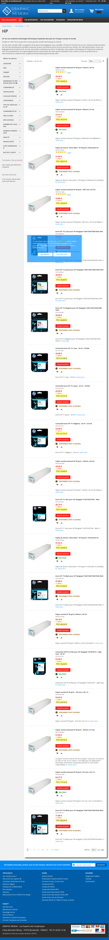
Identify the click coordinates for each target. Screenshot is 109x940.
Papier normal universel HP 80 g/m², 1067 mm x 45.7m (75, 190)
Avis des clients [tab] (9, 152)
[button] (57, 94)
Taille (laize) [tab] (8, 116)
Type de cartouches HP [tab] (10, 106)
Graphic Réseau (7, 26)
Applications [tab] (8, 120)
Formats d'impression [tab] (10, 132)
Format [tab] (6, 72)
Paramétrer (62, 254)
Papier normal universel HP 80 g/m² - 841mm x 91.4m (75, 730)
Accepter (45, 254)
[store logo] (16, 11)
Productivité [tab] (8, 142)
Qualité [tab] (6, 137)
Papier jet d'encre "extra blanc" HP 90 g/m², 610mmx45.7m (77, 148)
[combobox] (50, 11)
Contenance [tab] (8, 100)
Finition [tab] (6, 77)
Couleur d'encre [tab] (10, 96)
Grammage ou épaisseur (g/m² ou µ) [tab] (10, 82)
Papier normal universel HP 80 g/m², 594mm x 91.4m (74, 109)
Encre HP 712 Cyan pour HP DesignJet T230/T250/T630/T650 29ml (79, 231)
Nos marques (19, 26)
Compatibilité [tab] (8, 87)
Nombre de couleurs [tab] (10, 125)
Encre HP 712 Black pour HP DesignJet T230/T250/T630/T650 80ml (79, 810)
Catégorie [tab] (7, 64)
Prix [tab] (4, 68)
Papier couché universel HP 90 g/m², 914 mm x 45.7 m (75, 772)
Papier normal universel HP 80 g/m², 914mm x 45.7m (74, 68)
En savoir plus (60, 182)
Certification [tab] (8, 92)
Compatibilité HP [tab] (10, 111)
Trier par (84, 61)
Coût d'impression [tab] (10, 147)
